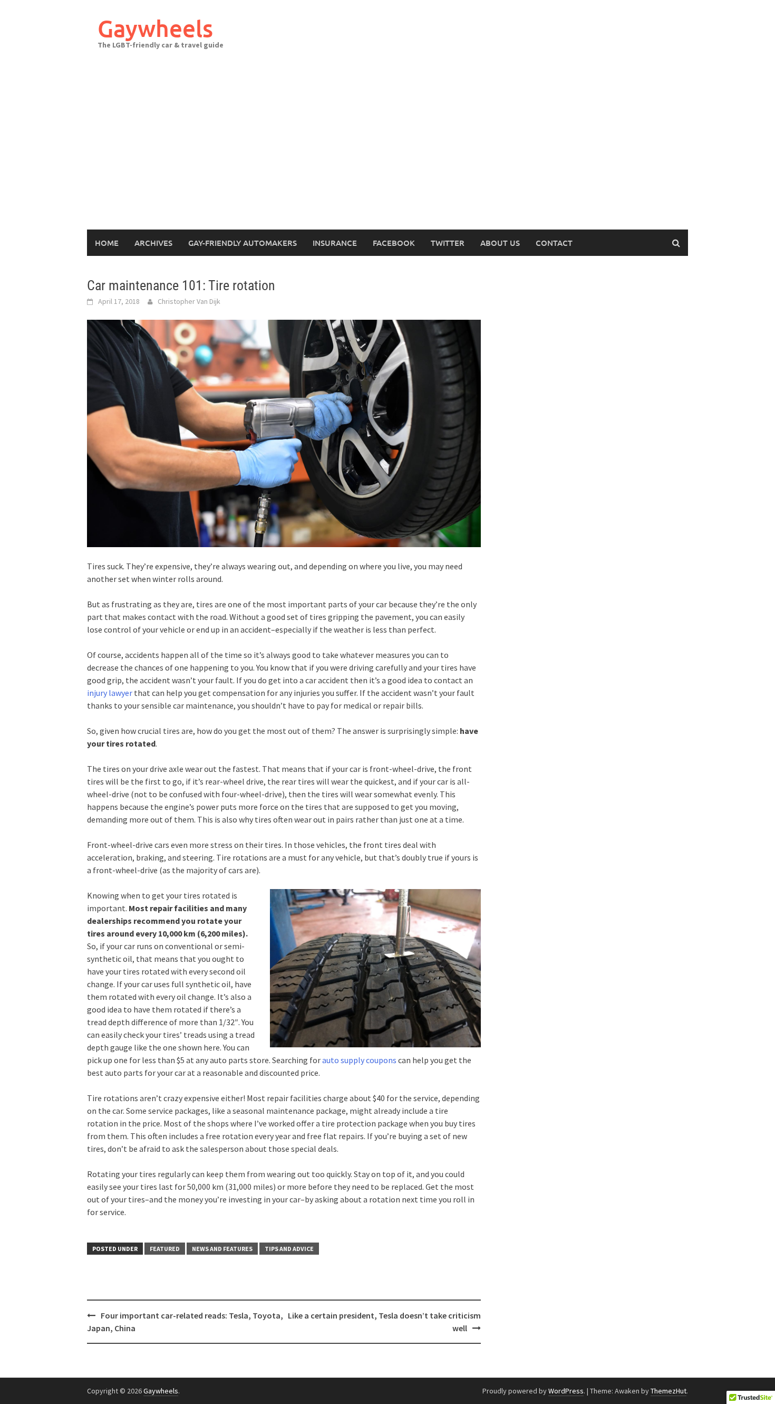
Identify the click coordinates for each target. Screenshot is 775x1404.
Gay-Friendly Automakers (242, 242)
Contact (554, 242)
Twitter (447, 242)
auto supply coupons (359, 1060)
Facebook (394, 242)
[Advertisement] (387, 150)
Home (107, 242)
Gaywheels (155, 28)
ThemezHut (668, 1391)
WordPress (566, 1391)
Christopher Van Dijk (189, 301)
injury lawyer (109, 692)
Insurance (335, 242)
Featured (165, 1249)
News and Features (222, 1249)
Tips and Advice (289, 1249)
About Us (500, 242)
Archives (153, 242)
